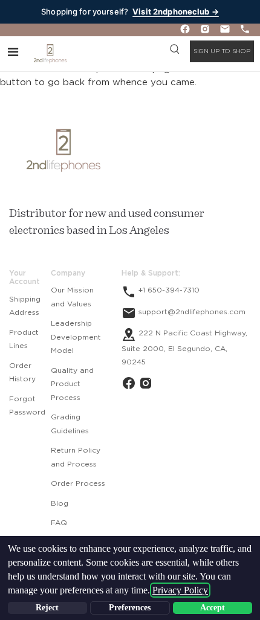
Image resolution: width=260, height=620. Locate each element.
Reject (47, 607)
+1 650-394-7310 (168, 290)
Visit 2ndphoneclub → (175, 11)
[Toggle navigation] (13, 51)
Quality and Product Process (72, 384)
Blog (59, 503)
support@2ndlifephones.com (190, 311)
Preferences (130, 607)
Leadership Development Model (76, 337)
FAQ (59, 522)
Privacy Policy (180, 590)
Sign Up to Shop (221, 51)
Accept (212, 607)
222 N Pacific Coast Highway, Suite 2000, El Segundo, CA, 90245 (184, 347)
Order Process (78, 483)
